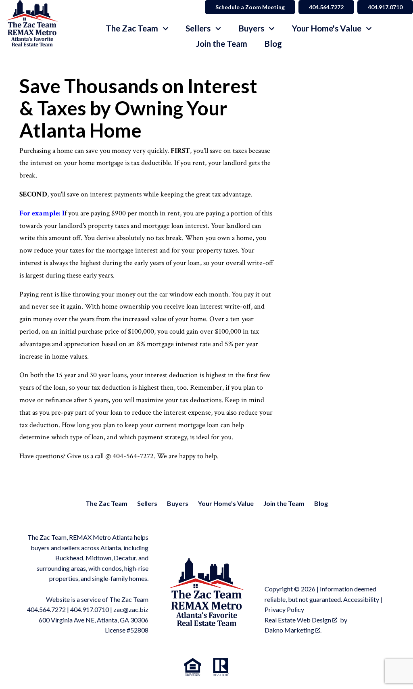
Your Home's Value (226, 503)
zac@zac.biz (130, 609)
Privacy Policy (284, 609)
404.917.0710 (385, 7)
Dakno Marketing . (293, 630)
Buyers (177, 503)
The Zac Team (106, 503)
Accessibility (361, 599)
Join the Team (221, 44)
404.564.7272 (326, 7)
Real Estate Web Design (298, 620)
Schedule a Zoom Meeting (250, 7)
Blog (273, 44)
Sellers (147, 503)
